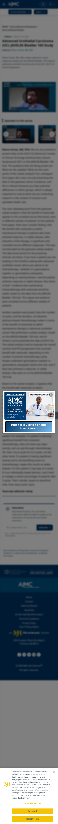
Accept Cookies (32, 819)
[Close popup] (51, 395)
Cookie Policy (24, 798)
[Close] (54, 772)
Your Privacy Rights (32, 803)
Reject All (32, 811)
